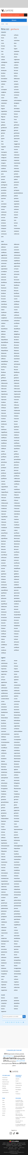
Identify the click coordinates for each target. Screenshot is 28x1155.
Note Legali (11, 1147)
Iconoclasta (5, 1090)
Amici (3, 1113)
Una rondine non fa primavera (20, 1107)
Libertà (17, 1079)
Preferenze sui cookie (12, 1148)
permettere (12, 1061)
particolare (9, 1063)
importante (11, 1054)
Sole (3, 1102)
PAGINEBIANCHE (9, 1144)
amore (22, 1063)
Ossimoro (4, 1077)
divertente (9, 1058)
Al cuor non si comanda (19, 1121)
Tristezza (18, 1093)
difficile (6, 1061)
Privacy (16, 1147)
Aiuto (19, 1148)
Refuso (4, 1086)
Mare (3, 1106)
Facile (17, 1081)
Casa (3, 1104)
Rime (7, 24)
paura (14, 1065)
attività (22, 1054)
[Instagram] (10, 1133)
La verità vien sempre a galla (19, 1101)
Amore (4, 1109)
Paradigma (18, 1089)
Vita (3, 1100)
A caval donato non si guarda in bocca (21, 1125)
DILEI (20, 1144)
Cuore (3, 1111)
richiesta (17, 1054)
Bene (3, 1115)
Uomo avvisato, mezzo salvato (19, 1104)
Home (2, 24)
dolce (16, 1056)
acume (20, 1060)
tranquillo (21, 1058)
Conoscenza (19, 1085)
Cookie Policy (21, 1147)
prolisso (21, 1056)
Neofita (4, 1088)
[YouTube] (17, 1133)
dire (5, 1053)
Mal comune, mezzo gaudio (19, 1114)
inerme (3, 1063)
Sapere (9, 10)
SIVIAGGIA (24, 1144)
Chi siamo (5, 1147)
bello (17, 1063)
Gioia (17, 1091)
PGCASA (4, 1144)
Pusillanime (5, 1084)
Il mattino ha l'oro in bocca (20, 1111)
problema (8, 1055)
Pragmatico (18, 1083)
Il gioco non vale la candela (20, 1118)
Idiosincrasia (5, 1082)
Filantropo (5, 1079)
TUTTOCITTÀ (15, 1144)
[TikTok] (14, 1133)
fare (14, 1063)
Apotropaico (5, 1092)
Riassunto (18, 1087)
